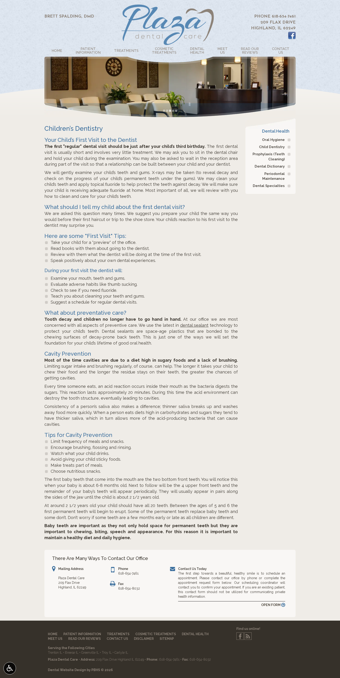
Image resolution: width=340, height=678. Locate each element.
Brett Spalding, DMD (69, 17)
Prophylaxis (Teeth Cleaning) (269, 156)
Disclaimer (144, 639)
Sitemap (167, 639)
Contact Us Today (192, 569)
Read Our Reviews (84, 639)
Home (57, 51)
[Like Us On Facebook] (292, 35)
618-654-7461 (284, 17)
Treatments (126, 51)
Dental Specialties (269, 186)
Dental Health (275, 131)
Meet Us (55, 639)
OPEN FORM (271, 605)
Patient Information (82, 634)
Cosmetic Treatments (155, 634)
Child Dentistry (272, 147)
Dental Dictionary (270, 166)
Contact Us (117, 639)
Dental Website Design (67, 670)
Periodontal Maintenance (273, 176)
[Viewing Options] (9, 668)
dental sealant (194, 325)
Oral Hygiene (273, 140)
